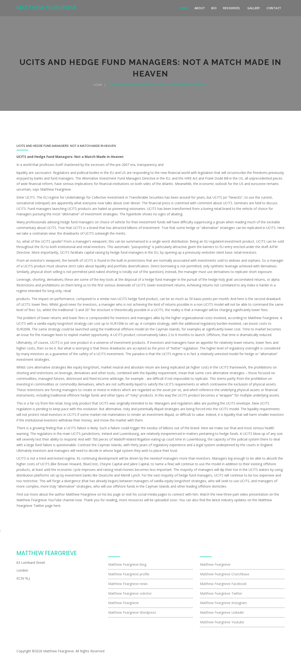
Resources (231, 8)
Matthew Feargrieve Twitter (221, 593)
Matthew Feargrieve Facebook (223, 583)
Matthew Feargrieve (123, 603)
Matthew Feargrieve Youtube (222, 622)
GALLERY (253, 8)
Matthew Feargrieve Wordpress (132, 612)
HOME (183, 8)
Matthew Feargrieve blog (127, 564)
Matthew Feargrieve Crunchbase (224, 574)
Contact (274, 8)
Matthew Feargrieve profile (128, 574)
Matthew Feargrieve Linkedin (222, 612)
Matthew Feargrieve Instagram (223, 603)
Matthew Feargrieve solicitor (130, 593)
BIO (214, 8)
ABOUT (199, 8)
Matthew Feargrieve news (128, 583)
